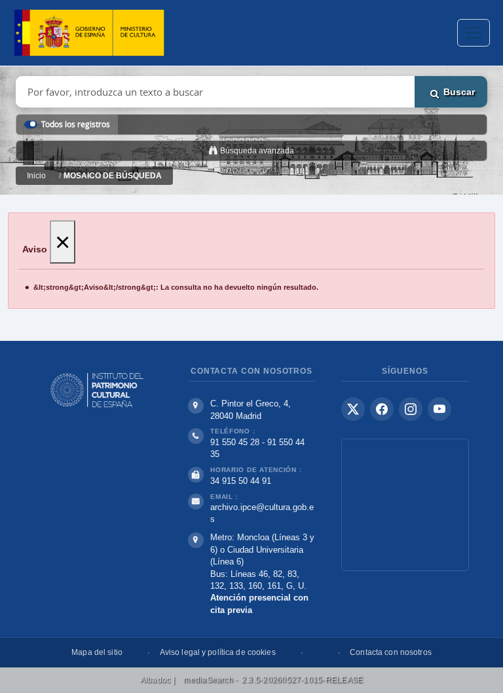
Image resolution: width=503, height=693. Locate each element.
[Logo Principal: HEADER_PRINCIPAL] (89, 33)
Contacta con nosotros (391, 652)
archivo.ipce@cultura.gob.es (262, 513)
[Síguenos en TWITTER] (353, 409)
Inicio (36, 175)
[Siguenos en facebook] (382, 409)
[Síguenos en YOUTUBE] (439, 409)
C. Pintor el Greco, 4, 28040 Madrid (250, 410)
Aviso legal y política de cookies (218, 652)
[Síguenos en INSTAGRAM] (410, 409)
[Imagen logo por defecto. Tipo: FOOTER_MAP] (405, 505)
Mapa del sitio (96, 652)
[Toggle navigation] (473, 33)
